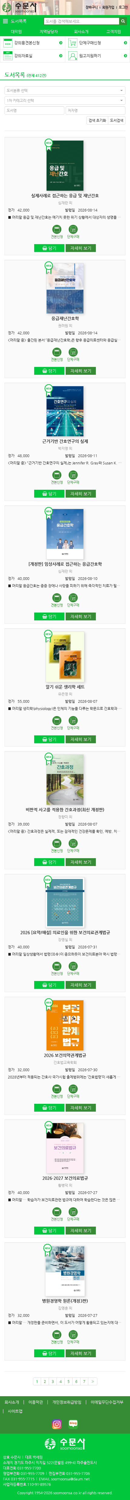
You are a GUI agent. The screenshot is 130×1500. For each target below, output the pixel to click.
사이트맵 (15, 1411)
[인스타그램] (57, 1424)
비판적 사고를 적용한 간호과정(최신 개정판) (65, 809)
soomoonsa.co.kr (67, 1493)
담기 (51, 248)
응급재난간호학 (65, 318)
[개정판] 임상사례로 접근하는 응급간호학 (65, 564)
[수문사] (19, 7)
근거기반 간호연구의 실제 (65, 441)
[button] (65, 90)
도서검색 (116, 120)
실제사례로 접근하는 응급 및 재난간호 (65, 195)
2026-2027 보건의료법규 (65, 1178)
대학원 (16, 31)
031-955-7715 (22, 1479)
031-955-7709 (32, 1473)
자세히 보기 (80, 248)
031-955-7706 (78, 1473)
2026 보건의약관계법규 (65, 1055)
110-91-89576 (39, 1484)
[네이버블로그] (73, 1424)
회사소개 (81, 31)
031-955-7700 (29, 1468)
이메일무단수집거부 (107, 1402)
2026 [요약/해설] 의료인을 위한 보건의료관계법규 (65, 932)
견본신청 (57, 237)
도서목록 (15, 75)
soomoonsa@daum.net (70, 1479)
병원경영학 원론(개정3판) (65, 1300)
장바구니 (92, 7)
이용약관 (35, 1402)
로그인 (123, 7)
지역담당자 (49, 31)
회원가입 (108, 7)
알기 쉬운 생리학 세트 (65, 686)
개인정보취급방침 (66, 1402)
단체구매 (73, 237)
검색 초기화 (97, 120)
